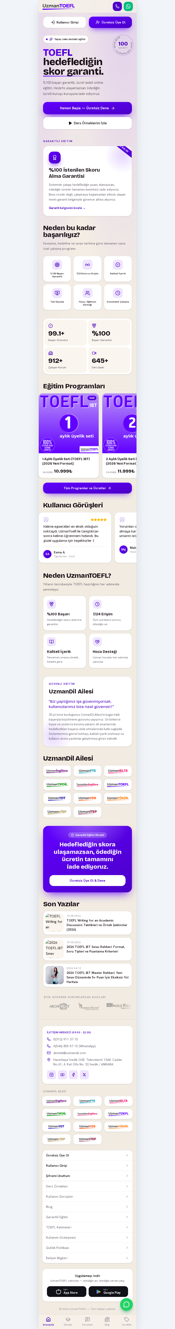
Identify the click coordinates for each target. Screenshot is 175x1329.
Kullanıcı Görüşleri (59, 1196)
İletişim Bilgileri (56, 1258)
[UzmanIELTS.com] (118, 771)
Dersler (68, 1324)
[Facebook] (73, 1074)
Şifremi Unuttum (58, 1176)
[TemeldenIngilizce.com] (87, 784)
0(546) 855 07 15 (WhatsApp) (74, 1046)
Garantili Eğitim (57, 1217)
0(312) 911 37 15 (65, 1039)
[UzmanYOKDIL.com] (118, 798)
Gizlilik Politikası (57, 1248)
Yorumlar (87, 1324)
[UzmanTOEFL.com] (118, 784)
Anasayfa (48, 1324)
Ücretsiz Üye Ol (113, 22)
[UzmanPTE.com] (87, 771)
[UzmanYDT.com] (57, 798)
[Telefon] (117, 6)
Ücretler (127, 1324)
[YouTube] (62, 1074)
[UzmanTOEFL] (58, 6)
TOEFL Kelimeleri (58, 1227)
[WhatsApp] (128, 6)
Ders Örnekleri (57, 1186)
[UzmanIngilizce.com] (57, 771)
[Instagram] (51, 1074)
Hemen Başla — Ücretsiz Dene (84, 108)
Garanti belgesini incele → (67, 208)
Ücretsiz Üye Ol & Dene (87, 880)
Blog (49, 1207)
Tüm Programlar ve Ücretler (85, 488)
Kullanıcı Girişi (68, 22)
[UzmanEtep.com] (57, 812)
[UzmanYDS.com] (87, 798)
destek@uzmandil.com (69, 1053)
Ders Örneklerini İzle (90, 123)
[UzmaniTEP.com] (87, 812)
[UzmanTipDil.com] (57, 784)
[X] (84, 1074)
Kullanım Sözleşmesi (61, 1237)
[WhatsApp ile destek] (126, 1304)
